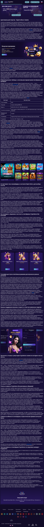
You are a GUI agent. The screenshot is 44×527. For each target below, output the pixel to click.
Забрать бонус (16, 15)
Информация (18, 511)
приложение (29, 444)
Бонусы (4, 509)
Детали (39, 15)
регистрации (15, 84)
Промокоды (25, 511)
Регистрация (10, 509)
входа (39, 131)
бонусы (31, 29)
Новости (39, 509)
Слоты (34, 509)
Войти (27, 2)
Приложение (18, 509)
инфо (33, 292)
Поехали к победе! (22, 498)
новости (21, 360)
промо (28, 97)
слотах (11, 68)
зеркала (8, 123)
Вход (29, 509)
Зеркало (24, 509)
